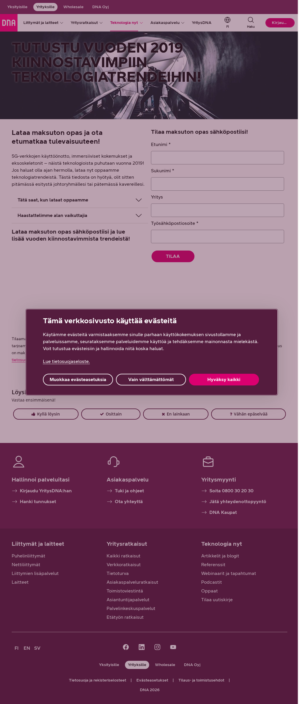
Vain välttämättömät (148, 379)
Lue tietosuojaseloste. (64, 361)
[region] (149, 352)
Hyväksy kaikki (221, 379)
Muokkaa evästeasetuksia (75, 379)
